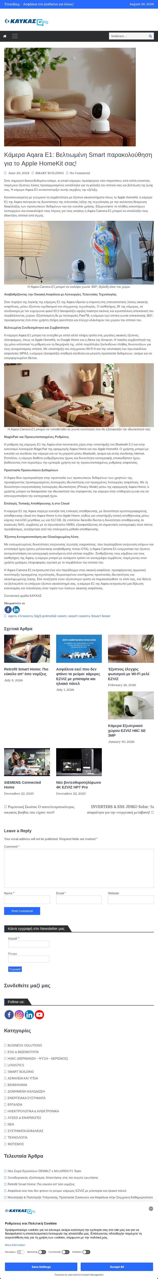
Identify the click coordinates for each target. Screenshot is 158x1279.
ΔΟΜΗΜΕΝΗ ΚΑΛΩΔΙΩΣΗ (26, 1091)
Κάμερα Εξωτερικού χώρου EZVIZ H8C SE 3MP (127, 730)
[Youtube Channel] (39, 1014)
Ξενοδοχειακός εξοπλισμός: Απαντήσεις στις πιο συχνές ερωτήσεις (53, 1177)
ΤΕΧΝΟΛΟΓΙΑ (17, 1137)
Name (9, 893)
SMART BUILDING (49, 173)
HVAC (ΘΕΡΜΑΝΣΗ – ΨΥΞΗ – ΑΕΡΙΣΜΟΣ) (38, 1058)
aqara (12, 616)
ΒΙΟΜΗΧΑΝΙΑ (17, 1085)
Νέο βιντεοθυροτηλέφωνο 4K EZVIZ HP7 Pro (78, 784)
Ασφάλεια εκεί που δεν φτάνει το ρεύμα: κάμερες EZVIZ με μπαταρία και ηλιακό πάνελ (78, 676)
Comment (12, 846)
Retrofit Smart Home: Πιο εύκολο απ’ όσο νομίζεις (26, 671)
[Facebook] (8, 609)
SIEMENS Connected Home (22, 784)
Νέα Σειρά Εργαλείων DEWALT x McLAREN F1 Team (44, 1171)
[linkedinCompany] (29, 1014)
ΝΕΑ (11, 1124)
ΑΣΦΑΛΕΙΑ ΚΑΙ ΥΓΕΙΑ (23, 1078)
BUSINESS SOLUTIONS (25, 1045)
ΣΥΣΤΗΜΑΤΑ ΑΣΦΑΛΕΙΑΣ (25, 1131)
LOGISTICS (16, 1065)
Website (113, 893)
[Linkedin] (16, 609)
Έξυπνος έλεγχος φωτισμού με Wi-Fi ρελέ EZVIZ (128, 674)
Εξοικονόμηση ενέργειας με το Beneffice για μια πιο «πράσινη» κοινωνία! (76, 4)
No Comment (80, 173)
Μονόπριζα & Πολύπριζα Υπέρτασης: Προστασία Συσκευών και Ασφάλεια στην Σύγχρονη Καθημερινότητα (81, 1197)
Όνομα (12, 953)
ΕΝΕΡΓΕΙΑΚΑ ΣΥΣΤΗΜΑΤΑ (26, 1098)
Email (61, 893)
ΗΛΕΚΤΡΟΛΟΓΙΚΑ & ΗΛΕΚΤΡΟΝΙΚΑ (33, 1111)
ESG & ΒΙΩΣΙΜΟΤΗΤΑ (23, 1052)
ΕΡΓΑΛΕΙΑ (15, 1104)
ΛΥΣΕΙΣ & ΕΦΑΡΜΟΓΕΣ (24, 1117)
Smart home (100, 616)
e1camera (25, 616)
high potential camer (50, 616)
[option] (58, 4)
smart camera (79, 616)
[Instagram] (19, 1014)
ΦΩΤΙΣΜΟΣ (16, 1144)
